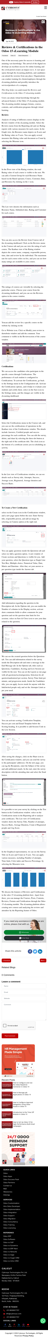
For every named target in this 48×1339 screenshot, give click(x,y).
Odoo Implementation (11, 1209)
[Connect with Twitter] (10, 1324)
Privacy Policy (28, 1336)
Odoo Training (9, 1225)
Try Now (35, 2)
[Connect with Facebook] (5, 1324)
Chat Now (25, 938)
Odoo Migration (9, 1219)
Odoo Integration (10, 1212)
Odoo (5, 1173)
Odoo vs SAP (8, 1242)
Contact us (7, 1186)
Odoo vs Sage (8, 1255)
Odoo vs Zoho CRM (11, 1261)
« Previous (6, 960)
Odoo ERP (7, 1236)
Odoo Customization (11, 1203)
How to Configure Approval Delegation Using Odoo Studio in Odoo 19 (23, 1104)
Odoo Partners (9, 1182)
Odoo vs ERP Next (10, 1249)
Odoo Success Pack (11, 1179)
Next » (43, 960)
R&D (5, 1189)
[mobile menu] (45, 7)
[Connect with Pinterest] (14, 1324)
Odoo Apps (7, 1176)
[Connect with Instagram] (23, 1324)
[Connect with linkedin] (19, 1324)
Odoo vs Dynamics (10, 1245)
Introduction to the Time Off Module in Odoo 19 (23, 1113)
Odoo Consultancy (10, 1222)
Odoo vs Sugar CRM (11, 1258)
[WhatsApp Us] (43, 1321)
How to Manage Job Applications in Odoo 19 (22, 1094)
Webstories (7, 1192)
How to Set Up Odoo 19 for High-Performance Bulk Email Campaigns (24, 1124)
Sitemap (6, 1195)
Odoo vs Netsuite (10, 1252)
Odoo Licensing (9, 1228)
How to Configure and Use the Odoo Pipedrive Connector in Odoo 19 (22, 1085)
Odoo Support (9, 1215)
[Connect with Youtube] (28, 1324)
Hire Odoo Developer (11, 1206)
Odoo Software (9, 1239)
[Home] (10, 10)
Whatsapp (25, 932)
